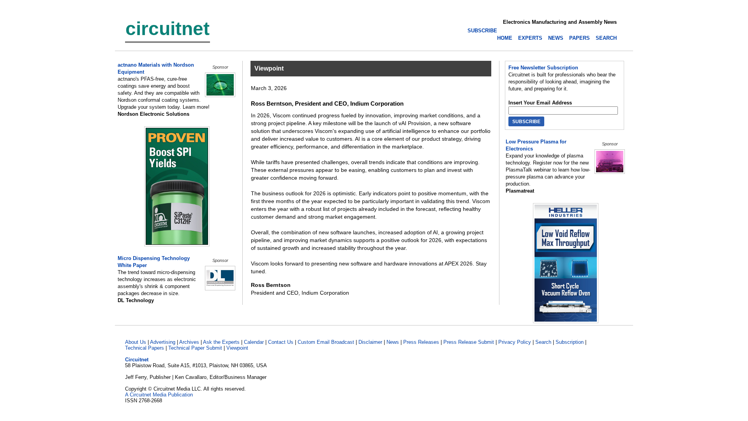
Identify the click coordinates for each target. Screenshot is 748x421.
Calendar (254, 342)
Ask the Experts (221, 342)
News (392, 342)
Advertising (162, 342)
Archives (189, 342)
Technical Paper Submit (195, 348)
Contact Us (280, 342)
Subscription (570, 342)
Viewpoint (237, 348)
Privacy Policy (514, 342)
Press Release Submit (468, 342)
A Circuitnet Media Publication (159, 395)
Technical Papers (144, 348)
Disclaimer (370, 342)
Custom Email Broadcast (326, 342)
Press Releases (421, 342)
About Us (135, 342)
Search (543, 342)
